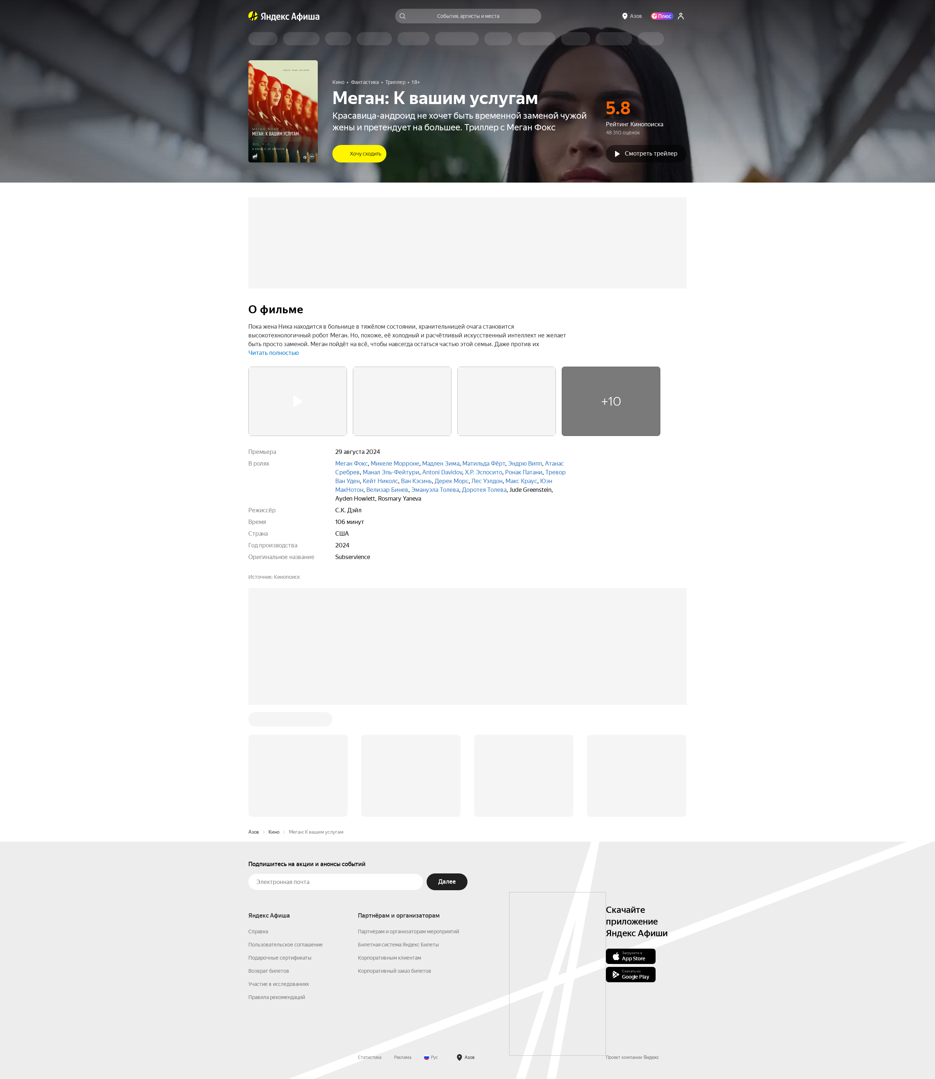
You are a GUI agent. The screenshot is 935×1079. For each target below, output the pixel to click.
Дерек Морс (452, 481)
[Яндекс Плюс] (662, 16)
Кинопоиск (287, 577)
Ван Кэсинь (416, 481)
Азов (253, 721)
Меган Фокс (351, 463)
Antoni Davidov (442, 472)
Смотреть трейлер (651, 153)
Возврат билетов (268, 860)
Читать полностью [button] (273, 352)
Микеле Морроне (395, 463)
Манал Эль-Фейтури (391, 472)
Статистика (369, 946)
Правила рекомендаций (276, 886)
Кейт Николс (380, 481)
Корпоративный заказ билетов (394, 860)
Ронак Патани (523, 472)
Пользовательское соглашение (285, 834)
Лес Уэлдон (487, 481)
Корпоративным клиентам (389, 847)
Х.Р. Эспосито (483, 472)
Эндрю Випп (525, 463)
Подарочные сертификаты (280, 847)
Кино (273, 721)
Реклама (402, 946)
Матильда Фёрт (483, 463)
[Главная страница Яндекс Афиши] (253, 16)
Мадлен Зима (440, 463)
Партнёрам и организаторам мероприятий (408, 821)
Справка (258, 821)
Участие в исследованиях (278, 873)
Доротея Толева (484, 489)
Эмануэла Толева (435, 489)
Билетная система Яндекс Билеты (398, 834)
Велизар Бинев (387, 489)
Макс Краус (521, 481)
